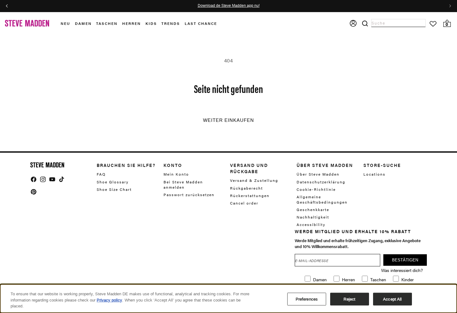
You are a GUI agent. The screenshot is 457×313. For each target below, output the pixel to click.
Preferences (307, 298)
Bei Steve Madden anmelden (183, 184)
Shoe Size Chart (114, 189)
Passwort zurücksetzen (189, 194)
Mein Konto (176, 174)
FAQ (101, 174)
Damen (83, 23)
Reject (349, 298)
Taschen (107, 23)
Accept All (392, 298)
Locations (374, 174)
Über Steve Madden (318, 174)
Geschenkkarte (313, 209)
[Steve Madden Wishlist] (433, 24)
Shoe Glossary (113, 182)
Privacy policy (109, 300)
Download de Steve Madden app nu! (229, 6)
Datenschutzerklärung (321, 182)
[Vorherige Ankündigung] (7, 6)
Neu (65, 23)
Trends (170, 23)
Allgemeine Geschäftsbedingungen (322, 199)
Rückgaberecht (246, 188)
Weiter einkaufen (228, 120)
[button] (68, 23)
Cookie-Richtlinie (316, 189)
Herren (131, 23)
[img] (33, 179)
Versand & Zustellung (254, 180)
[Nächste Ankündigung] (450, 6)
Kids (151, 23)
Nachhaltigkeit (313, 217)
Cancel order (244, 203)
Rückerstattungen (250, 195)
